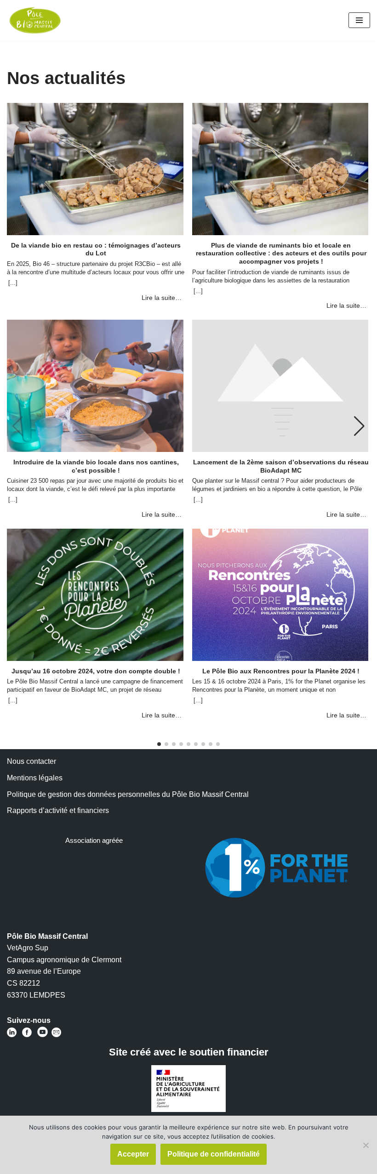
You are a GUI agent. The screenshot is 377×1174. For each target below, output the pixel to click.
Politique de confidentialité (213, 1154)
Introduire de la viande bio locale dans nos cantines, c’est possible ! (96, 466)
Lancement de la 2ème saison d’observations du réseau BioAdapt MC (281, 466)
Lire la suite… (162, 297)
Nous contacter (31, 761)
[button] (359, 426)
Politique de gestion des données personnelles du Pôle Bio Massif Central (128, 794)
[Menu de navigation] (359, 20)
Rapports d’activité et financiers (58, 810)
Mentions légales (35, 778)
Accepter (133, 1154)
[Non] (365, 1145)
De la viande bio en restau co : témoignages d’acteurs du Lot (96, 249)
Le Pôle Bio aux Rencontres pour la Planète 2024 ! (281, 671)
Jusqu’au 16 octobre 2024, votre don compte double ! (95, 671)
